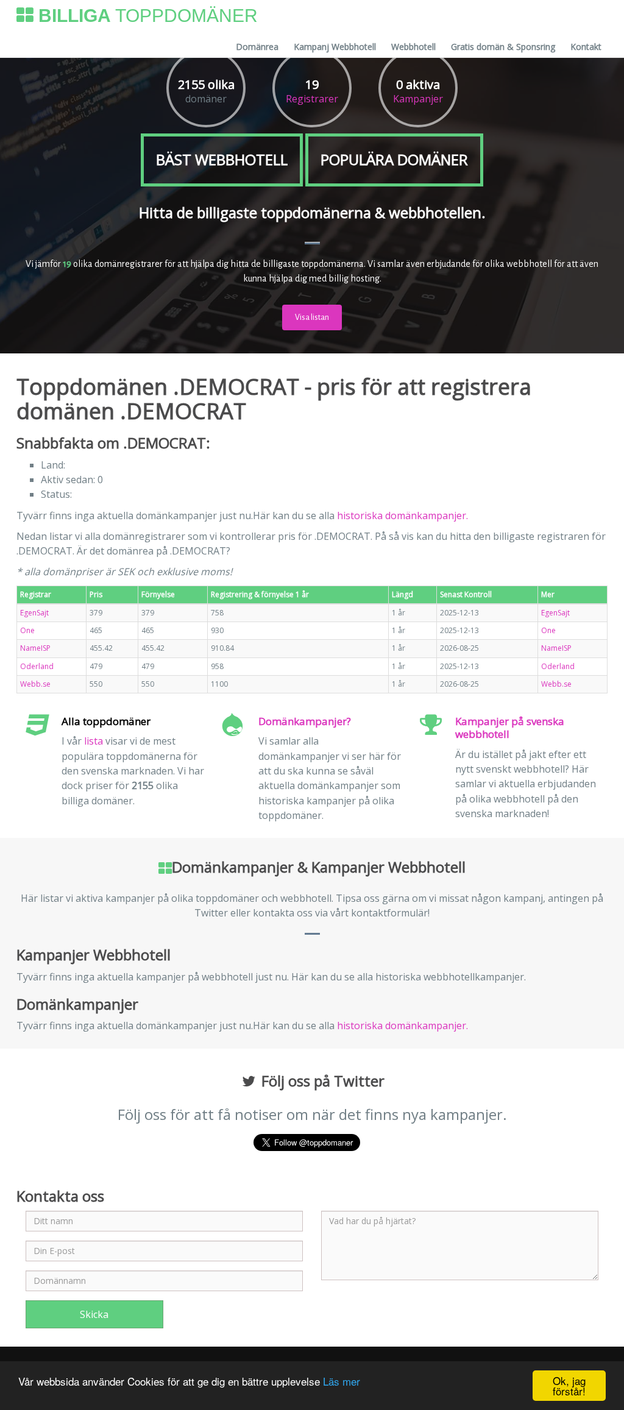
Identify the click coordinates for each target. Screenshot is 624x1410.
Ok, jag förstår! (569, 1385)
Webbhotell (413, 46)
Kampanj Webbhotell (335, 46)
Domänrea (257, 46)
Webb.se (35, 684)
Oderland (37, 666)
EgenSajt (34, 613)
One (27, 630)
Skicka (94, 1314)
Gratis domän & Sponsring (503, 46)
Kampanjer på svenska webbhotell (509, 727)
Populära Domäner (394, 159)
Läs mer (341, 1381)
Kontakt (585, 46)
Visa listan (312, 317)
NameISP (35, 648)
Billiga (146, 15)
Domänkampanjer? (304, 721)
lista (93, 741)
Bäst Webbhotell (222, 159)
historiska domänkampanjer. (402, 515)
